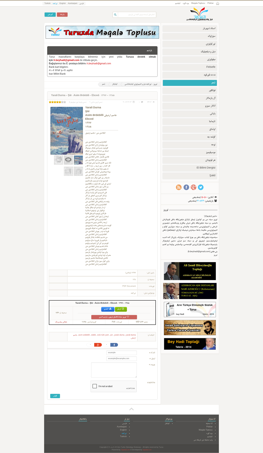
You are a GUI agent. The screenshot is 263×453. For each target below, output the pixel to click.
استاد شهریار (209, 28)
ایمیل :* (152, 359)
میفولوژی (211, 59)
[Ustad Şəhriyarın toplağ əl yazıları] (190, 328)
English (63, 4)
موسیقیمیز (210, 152)
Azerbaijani (72, 4)
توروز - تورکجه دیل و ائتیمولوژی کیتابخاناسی (140, 84)
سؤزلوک (211, 36)
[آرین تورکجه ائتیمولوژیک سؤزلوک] (190, 310)
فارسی (81, 4)
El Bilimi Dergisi (206, 168)
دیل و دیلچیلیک (208, 51)
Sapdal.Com (125, 450)
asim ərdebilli (84, 335)
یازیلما (62, 15)
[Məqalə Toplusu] (102, 38)
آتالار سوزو (210, 106)
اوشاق (212, 129)
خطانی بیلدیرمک (61, 322)
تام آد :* (152, 353)
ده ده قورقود (209, 75)
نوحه (213, 144)
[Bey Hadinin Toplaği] (190, 344)
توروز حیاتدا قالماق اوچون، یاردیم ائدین (113, 317)
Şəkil (212, 175)
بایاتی (212, 113)
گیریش (50, 15)
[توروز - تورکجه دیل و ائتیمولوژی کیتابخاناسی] (196, 14)
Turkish (47, 4)
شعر (103, 84)
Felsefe (210, 67)
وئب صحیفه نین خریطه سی (203, 440)
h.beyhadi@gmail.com (66, 60)
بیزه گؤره (186, 3)
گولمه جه (211, 137)
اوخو (119, 309)
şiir (111, 335)
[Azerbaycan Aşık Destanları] (190, 291)
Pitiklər (210, 3)
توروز (165, 210)
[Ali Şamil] (190, 271)
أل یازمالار (210, 98)
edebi (93, 335)
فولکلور (212, 90)
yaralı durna (119, 335)
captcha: (151, 383)
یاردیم (149, 50)
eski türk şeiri (103, 335)
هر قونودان (210, 160)
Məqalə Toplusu (198, 3)
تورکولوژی (210, 44)
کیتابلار (114, 84)
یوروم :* (152, 365)
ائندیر (106, 309)
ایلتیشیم (177, 3)
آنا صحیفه (209, 424)
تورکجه (55, 4)
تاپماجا (212, 121)
